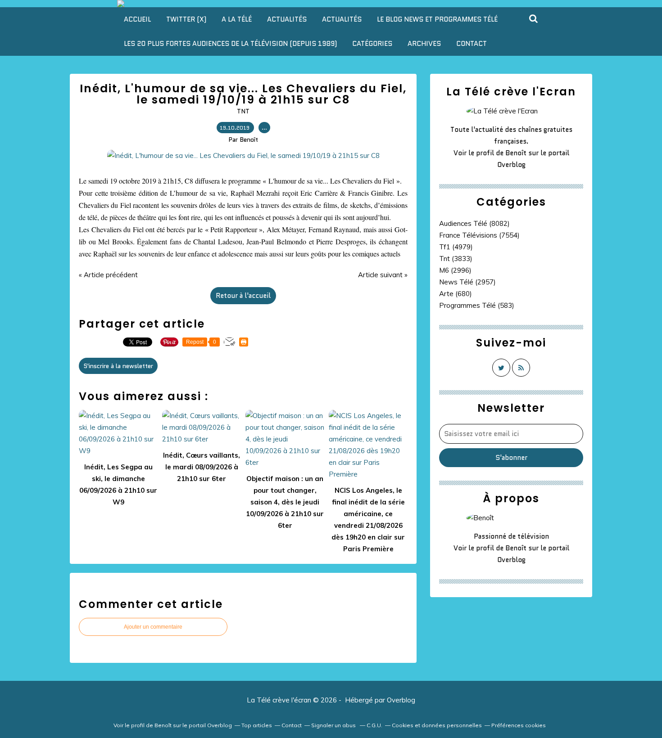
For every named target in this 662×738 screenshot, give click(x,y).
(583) (476, 305)
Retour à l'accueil (243, 296)
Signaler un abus (334, 725)
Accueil (137, 19)
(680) (455, 293)
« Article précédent (108, 274)
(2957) (467, 282)
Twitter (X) (186, 19)
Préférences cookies (518, 725)
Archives (424, 44)
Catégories (372, 44)
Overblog (401, 700)
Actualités (287, 19)
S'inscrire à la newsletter (118, 365)
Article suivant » (383, 274)
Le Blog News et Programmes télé (437, 19)
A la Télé (237, 19)
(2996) (455, 270)
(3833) (455, 258)
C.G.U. (374, 725)
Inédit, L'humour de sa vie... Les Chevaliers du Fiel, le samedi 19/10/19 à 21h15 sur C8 (243, 94)
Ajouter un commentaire (153, 627)
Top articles (256, 725)
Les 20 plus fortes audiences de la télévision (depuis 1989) (230, 44)
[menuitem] (137, 19)
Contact (471, 44)
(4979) (456, 247)
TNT (243, 111)
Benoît (515, 153)
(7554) (479, 235)
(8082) (474, 223)
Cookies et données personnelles (437, 725)
